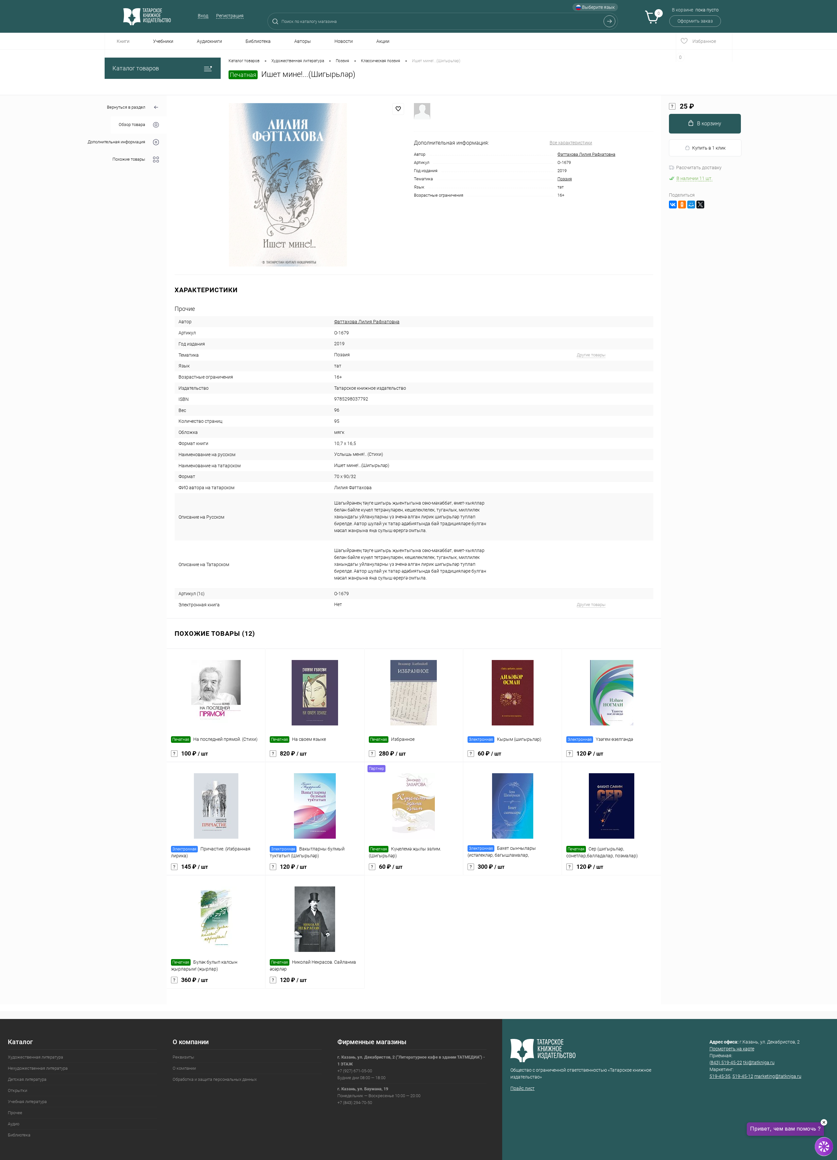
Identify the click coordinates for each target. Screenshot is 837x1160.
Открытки (17, 1090)
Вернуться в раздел (126, 107)
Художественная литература (35, 1057)
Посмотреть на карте (731, 1048)
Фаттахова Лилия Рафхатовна (586, 154)
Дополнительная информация (116, 142)
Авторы (302, 41)
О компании (184, 1068)
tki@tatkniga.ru (759, 1062)
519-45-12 (742, 1076)
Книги (123, 41)
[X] (700, 204)
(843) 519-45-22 (725, 1062)
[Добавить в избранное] (398, 109)
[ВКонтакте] (673, 204)
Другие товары (591, 354)
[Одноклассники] (682, 204)
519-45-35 (719, 1076)
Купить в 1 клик (709, 148)
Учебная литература (27, 1101)
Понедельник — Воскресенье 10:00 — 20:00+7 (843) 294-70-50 (378, 1095)
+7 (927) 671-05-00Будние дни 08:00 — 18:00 (411, 1067)
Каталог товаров (135, 68)
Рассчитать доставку (699, 167)
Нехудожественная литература (38, 1068)
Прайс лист (522, 1088)
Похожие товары (128, 159)
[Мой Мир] (691, 204)
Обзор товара (132, 124)
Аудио (13, 1123)
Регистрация (230, 15)
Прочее (15, 1112)
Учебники (163, 41)
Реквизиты (183, 1057)
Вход (203, 15)
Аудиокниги (209, 41)
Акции (382, 41)
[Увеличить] (290, 185)
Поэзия (564, 178)
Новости (343, 41)
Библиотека (258, 41)
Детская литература (27, 1079)
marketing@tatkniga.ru (777, 1076)
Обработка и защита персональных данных (215, 1079)
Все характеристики (571, 142)
